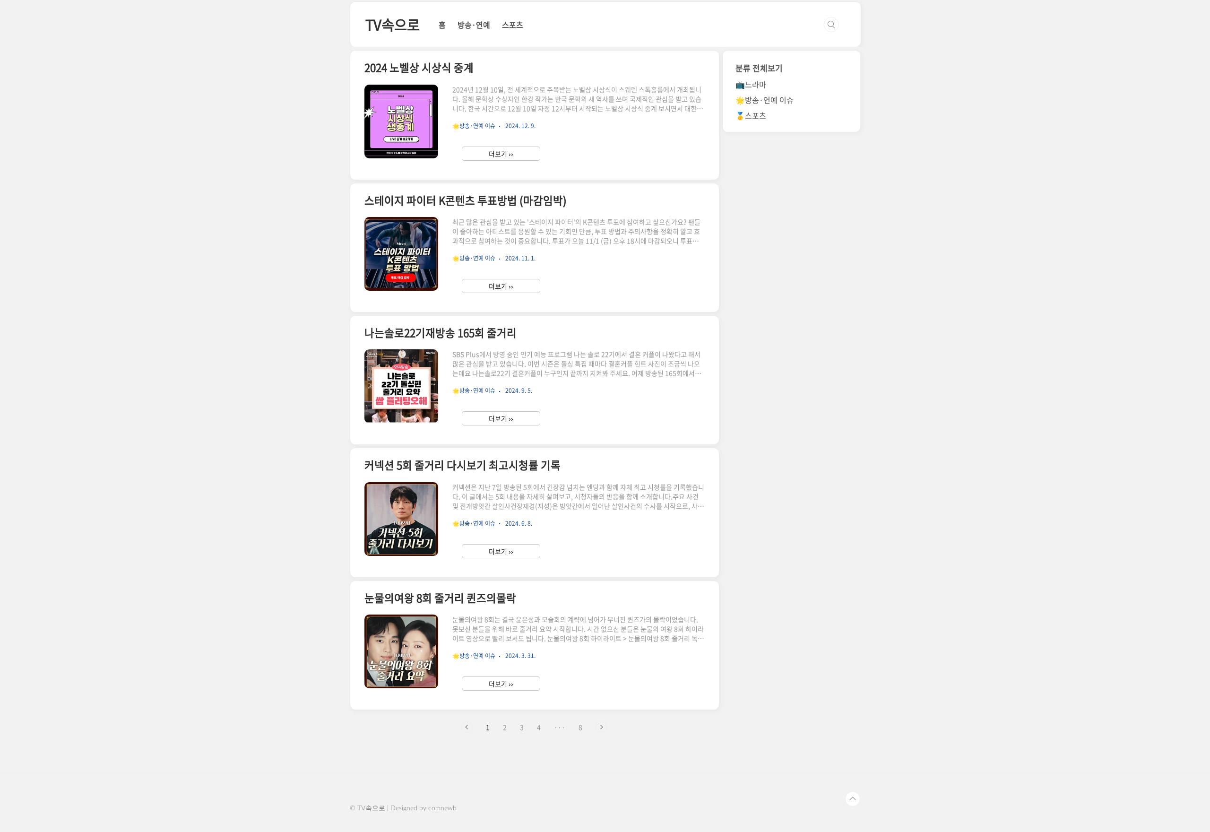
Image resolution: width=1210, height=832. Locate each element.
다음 (601, 727)
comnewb (442, 808)
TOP (852, 798)
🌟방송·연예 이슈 (764, 99)
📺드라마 (750, 84)
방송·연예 (474, 24)
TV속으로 (392, 24)
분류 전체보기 (759, 68)
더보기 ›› (501, 153)
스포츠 (512, 24)
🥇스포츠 (750, 115)
